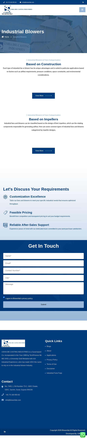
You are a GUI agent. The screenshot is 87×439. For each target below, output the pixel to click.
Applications (51, 355)
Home (7, 37)
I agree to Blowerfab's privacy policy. (19, 298)
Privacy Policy (52, 360)
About (49, 351)
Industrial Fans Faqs (54, 373)
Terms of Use (52, 364)
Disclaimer (51, 369)
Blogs (49, 346)
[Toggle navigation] (82, 9)
